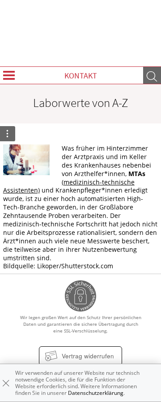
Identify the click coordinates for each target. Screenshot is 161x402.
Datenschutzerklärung (95, 393)
